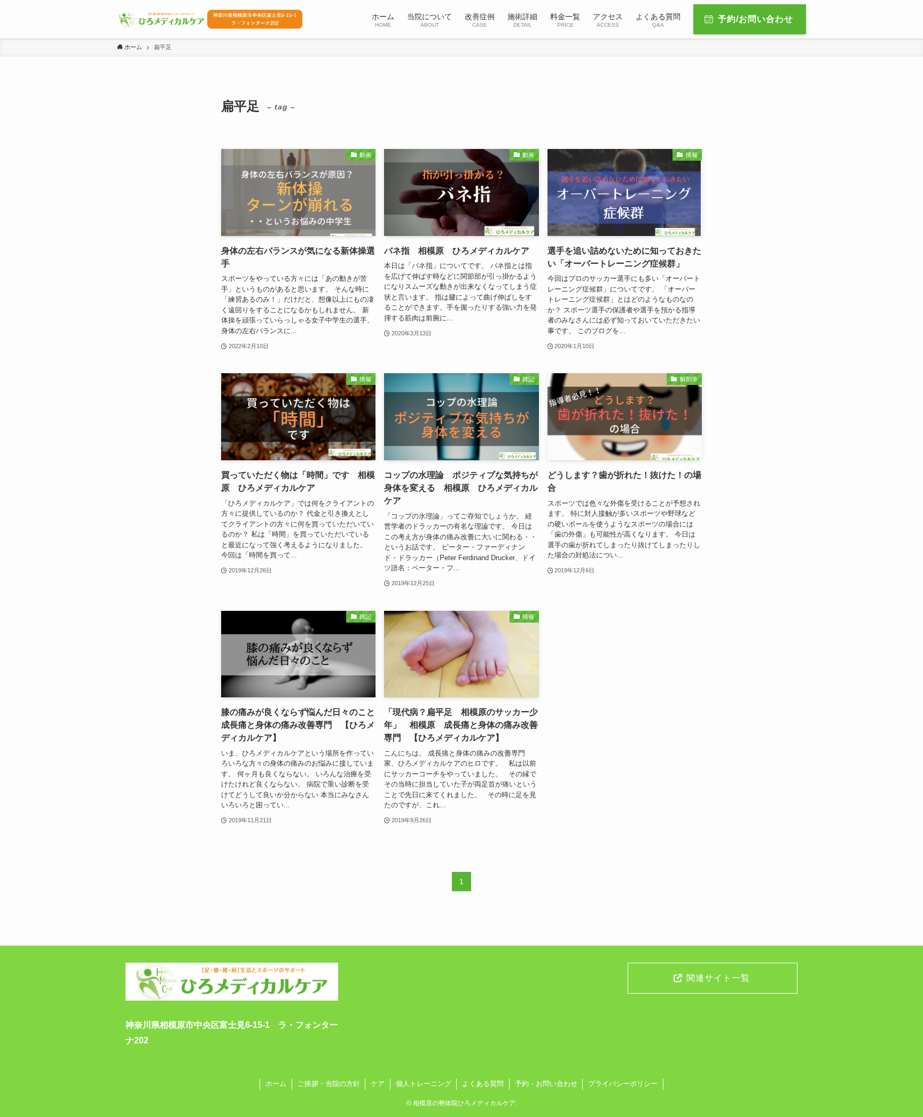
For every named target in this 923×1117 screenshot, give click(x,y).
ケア (378, 1084)
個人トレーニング (423, 1084)
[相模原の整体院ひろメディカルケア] (211, 19)
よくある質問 (483, 1084)
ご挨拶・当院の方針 (329, 1084)
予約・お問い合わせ (546, 1084)
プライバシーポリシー (623, 1084)
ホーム (275, 1084)
